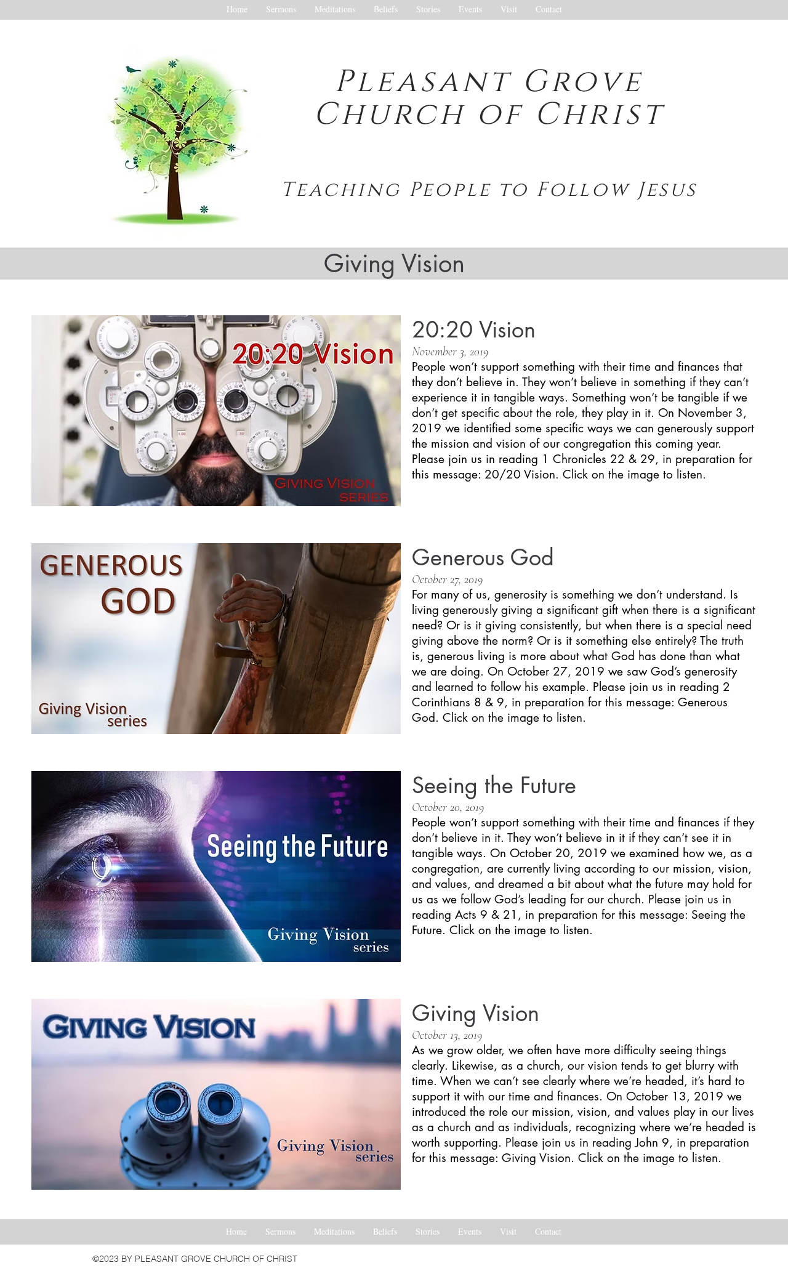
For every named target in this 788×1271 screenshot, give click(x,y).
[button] (216, 410)
